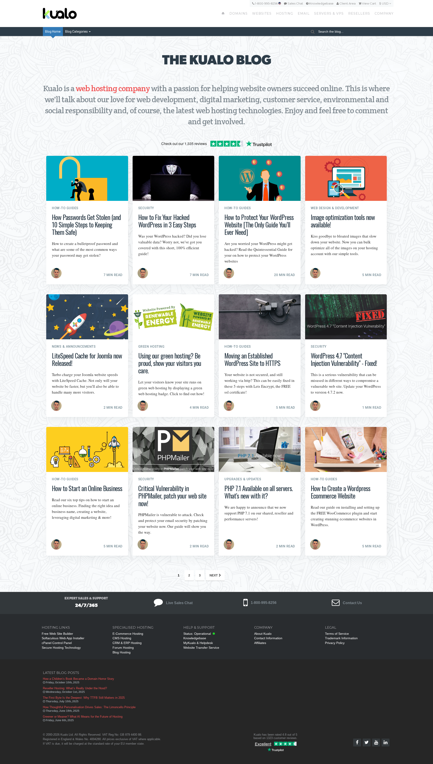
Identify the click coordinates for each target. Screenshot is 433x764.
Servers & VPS (329, 13)
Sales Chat (295, 3)
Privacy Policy (335, 643)
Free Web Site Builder (57, 633)
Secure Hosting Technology (61, 647)
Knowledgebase (321, 3)
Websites (262, 13)
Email (304, 13)
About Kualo (263, 633)
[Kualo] (84, 13)
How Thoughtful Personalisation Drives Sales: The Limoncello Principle (89, 707)
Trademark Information (341, 638)
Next (214, 575)
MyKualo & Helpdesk (198, 643)
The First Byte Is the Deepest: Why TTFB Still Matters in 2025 (84, 697)
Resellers (359, 13)
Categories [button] (76, 31)
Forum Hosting (123, 647)
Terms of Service (337, 633)
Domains (238, 13)
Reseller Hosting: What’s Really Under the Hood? (75, 688)
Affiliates (260, 643)
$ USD (384, 3)
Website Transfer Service (201, 647)
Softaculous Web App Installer (63, 638)
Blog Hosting (122, 652)
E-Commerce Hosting (128, 633)
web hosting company (113, 88)
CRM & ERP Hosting (127, 643)
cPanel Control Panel (57, 643)
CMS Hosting (122, 638)
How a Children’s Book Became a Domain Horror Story (78, 678)
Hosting (284, 13)
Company (384, 13)
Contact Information (268, 638)
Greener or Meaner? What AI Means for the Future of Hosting (82, 716)
